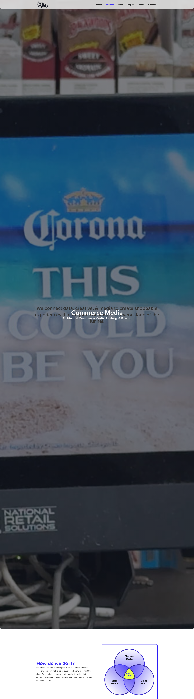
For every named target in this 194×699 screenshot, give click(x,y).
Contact (152, 4)
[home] (43, 5)
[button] (110, 4)
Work (120, 4)
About (141, 4)
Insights (130, 4)
